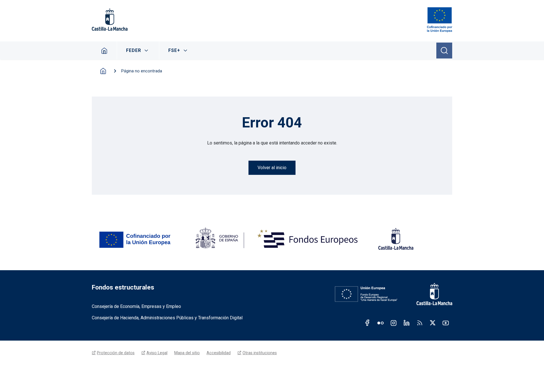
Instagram (393, 323)
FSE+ (174, 50)
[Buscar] (444, 50)
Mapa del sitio (187, 353)
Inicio (104, 50)
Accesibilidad (219, 353)
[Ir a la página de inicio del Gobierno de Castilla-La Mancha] (430, 294)
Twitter (432, 323)
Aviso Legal (156, 353)
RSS (419, 323)
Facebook (367, 323)
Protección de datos (116, 353)
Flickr (380, 323)
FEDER (133, 50)
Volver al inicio (272, 167)
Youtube (445, 323)
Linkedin (406, 323)
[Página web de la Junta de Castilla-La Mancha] (110, 19)
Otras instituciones (260, 353)
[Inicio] (439, 19)
